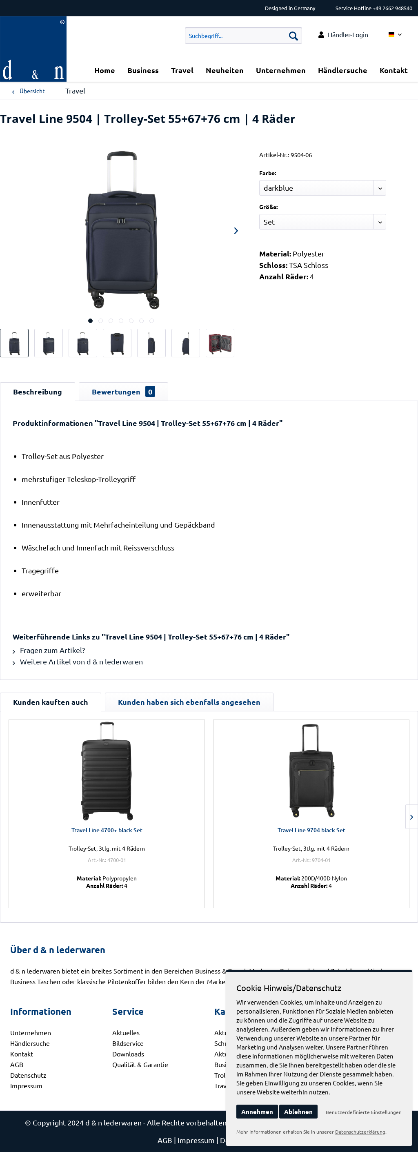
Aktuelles (126, 1032)
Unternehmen (30, 1032)
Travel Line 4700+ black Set (106, 830)
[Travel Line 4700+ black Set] (107, 771)
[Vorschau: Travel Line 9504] (14, 343)
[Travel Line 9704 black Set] (311, 771)
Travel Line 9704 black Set (311, 830)
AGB (16, 1064)
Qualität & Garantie (140, 1064)
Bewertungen (122, 391)
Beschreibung (37, 391)
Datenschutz (28, 1075)
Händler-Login (348, 34)
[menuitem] (343, 34)
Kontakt (21, 1054)
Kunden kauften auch (50, 701)
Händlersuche (30, 1043)
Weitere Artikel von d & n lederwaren (80, 661)
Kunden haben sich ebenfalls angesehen (189, 701)
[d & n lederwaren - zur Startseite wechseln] (33, 26)
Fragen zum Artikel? (51, 650)
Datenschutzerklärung (360, 1131)
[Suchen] (293, 35)
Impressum (26, 1085)
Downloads (128, 1054)
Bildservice (128, 1043)
